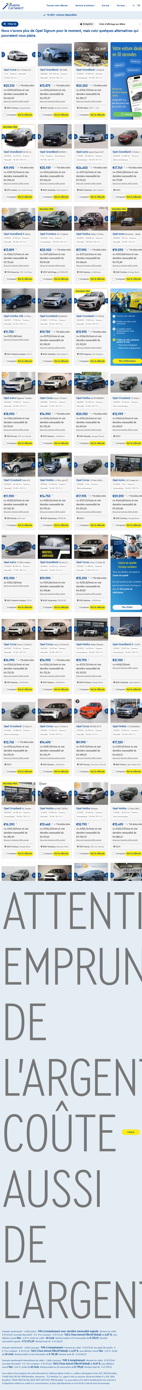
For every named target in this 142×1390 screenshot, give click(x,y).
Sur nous (121, 5)
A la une (105, 5)
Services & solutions (84, 5)
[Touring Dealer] (14, 5)
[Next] (33, 54)
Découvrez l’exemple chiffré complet (16, 101)
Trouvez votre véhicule (57, 5)
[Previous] (3, 54)
